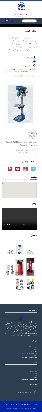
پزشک (35, 350)
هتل (35, 370)
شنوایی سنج (34, 348)
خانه (34, 408)
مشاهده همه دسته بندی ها (29, 357)
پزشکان (8, 408)
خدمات (35, 377)
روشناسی (34, 355)
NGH (35, 404)
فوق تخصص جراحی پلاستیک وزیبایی (27, 354)
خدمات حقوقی (33, 371)
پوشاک (35, 375)
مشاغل (15, 408)
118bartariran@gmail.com (25, 392)
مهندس (35, 373)
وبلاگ (21, 408)
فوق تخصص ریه (32, 346)
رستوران (35, 368)
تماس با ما (28, 408)
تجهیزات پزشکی (33, 352)
